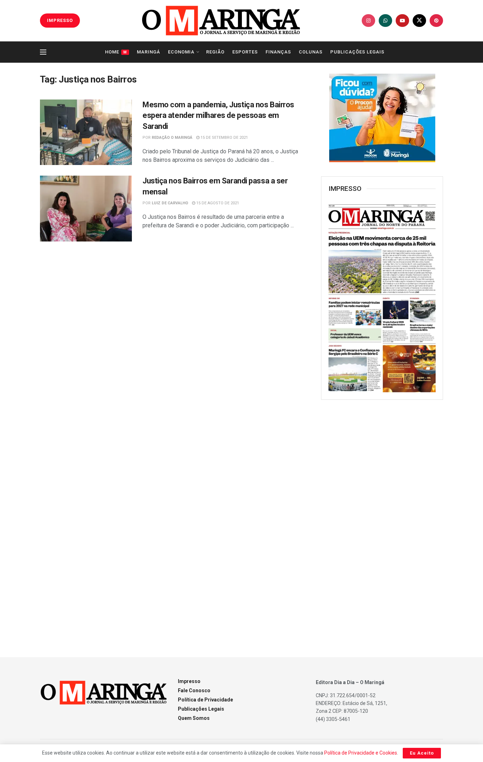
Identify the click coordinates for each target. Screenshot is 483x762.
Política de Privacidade (205, 700)
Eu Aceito (422, 753)
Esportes (245, 52)
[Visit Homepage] (221, 20)
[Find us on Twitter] (419, 20)
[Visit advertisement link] (382, 118)
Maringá (148, 52)
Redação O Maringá (172, 137)
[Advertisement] (382, 520)
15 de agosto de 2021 (217, 203)
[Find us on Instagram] (368, 20)
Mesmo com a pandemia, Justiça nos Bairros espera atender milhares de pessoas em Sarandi (218, 115)
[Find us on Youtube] (402, 20)
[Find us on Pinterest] (436, 20)
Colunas (310, 52)
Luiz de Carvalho (170, 203)
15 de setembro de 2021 (223, 137)
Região (215, 52)
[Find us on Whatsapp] (385, 20)
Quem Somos (194, 718)
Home (116, 52)
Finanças (278, 52)
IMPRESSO (60, 20)
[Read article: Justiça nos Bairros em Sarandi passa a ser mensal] (86, 208)
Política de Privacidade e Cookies (360, 753)
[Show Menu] (43, 52)
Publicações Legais (357, 52)
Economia (181, 52)
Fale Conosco (194, 690)
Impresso (189, 681)
